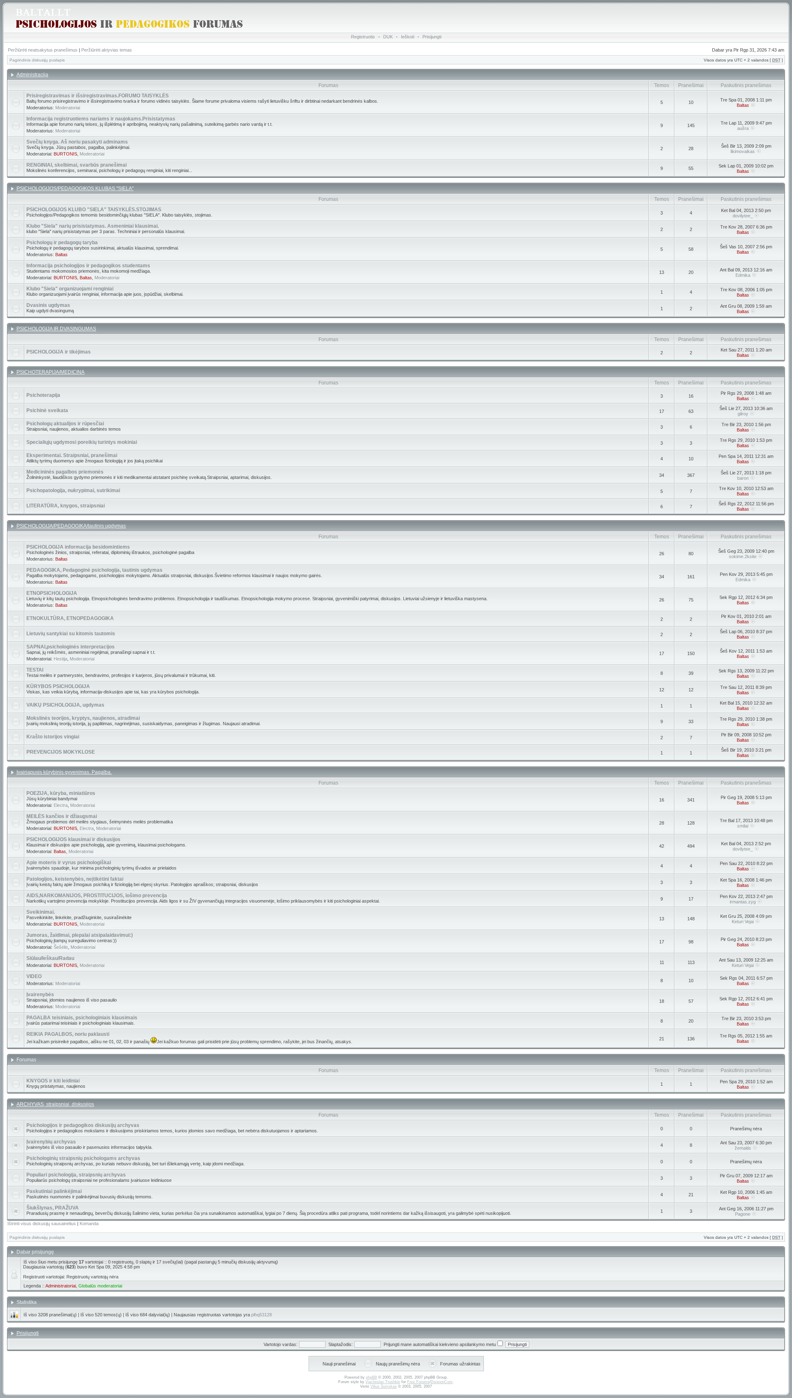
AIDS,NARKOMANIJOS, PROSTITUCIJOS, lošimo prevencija (96, 895)
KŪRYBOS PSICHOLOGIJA (58, 686)
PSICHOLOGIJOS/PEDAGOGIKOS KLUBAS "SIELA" (75, 188)
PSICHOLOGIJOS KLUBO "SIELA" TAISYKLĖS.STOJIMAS (93, 209)
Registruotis (363, 36)
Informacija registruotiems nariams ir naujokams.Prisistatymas (100, 119)
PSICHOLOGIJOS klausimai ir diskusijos (73, 839)
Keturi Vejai (743, 921)
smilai (742, 825)
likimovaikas (743, 151)
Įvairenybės (40, 994)
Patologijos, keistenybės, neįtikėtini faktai (74, 879)
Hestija (60, 658)
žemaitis (743, 1148)
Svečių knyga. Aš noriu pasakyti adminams (77, 142)
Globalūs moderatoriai (100, 1285)
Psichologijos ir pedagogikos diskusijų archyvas (82, 1125)
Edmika (742, 275)
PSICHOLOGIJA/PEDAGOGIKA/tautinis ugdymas (71, 526)
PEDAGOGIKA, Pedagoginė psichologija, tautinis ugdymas (94, 570)
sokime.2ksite (743, 556)
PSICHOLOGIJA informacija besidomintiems (78, 547)
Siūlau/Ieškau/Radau (50, 958)
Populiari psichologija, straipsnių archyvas (76, 1175)
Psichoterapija (43, 395)
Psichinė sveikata (47, 410)
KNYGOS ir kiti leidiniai (53, 1081)
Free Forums (418, 1382)
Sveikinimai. (40, 912)
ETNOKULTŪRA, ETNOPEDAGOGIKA (70, 618)
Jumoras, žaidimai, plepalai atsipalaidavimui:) (79, 935)
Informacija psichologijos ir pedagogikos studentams (88, 266)
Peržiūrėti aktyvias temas (106, 49)
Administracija (32, 75)
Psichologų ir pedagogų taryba (62, 242)
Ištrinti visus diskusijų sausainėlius (41, 1223)
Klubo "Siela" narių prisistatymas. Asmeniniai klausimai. (92, 226)
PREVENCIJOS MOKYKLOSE (60, 752)
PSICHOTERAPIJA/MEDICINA (50, 372)
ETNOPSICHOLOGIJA (51, 593)
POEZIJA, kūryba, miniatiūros (60, 793)
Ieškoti (407, 36)
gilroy (743, 413)
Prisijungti (431, 36)
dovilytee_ (743, 215)
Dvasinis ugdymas (48, 305)
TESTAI (34, 670)
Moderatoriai (67, 107)
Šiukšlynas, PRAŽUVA (52, 1208)
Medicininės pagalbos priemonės (65, 472)
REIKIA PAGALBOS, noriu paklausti (67, 1034)
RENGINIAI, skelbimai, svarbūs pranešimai (76, 165)
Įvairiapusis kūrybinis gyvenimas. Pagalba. (64, 772)
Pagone (742, 1214)
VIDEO (34, 976)
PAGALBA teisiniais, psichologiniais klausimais (81, 1018)
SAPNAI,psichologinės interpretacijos (70, 647)
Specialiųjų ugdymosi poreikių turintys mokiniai (81, 442)
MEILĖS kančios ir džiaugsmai (61, 816)
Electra (61, 805)
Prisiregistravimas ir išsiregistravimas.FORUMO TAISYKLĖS (97, 96)
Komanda (89, 1223)
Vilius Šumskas (383, 1386)
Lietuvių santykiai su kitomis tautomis (70, 634)
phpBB (371, 1377)
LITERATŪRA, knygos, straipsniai (65, 506)
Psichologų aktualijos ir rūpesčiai (65, 424)
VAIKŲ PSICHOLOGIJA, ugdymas (65, 705)
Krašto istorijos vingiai (52, 737)
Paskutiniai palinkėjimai (54, 1191)
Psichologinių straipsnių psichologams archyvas (83, 1158)
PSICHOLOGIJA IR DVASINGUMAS (56, 329)
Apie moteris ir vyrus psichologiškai (68, 862)
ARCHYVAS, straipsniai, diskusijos (55, 1104)
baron (743, 478)
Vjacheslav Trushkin (382, 1382)
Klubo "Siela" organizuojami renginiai (69, 289)
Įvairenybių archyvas (51, 1142)
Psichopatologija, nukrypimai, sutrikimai (73, 490)
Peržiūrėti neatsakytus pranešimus (43, 49)
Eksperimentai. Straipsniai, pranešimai (71, 455)
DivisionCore (442, 1382)
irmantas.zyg (743, 901)
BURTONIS (65, 153)
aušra (743, 128)
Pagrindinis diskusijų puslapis (37, 60)
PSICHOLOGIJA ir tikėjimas (58, 352)
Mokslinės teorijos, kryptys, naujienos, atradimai (83, 718)
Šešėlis (61, 947)
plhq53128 (261, 1314)
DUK (388, 36)
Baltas (743, 105)
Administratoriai (60, 1285)
